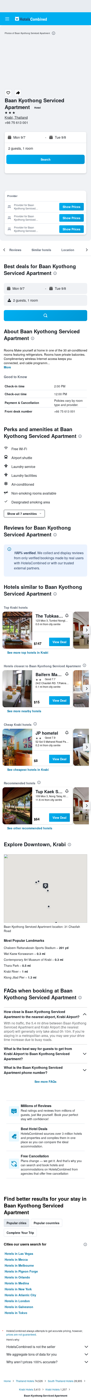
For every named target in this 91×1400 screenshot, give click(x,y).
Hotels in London (17, 1301)
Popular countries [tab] (46, 1223)
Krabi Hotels (26, 1389)
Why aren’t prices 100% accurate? (32, 1361)
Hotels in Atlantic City (20, 1295)
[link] (28, 652)
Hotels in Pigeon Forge (21, 1271)
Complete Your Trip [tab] (20, 1232)
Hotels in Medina (17, 1283)
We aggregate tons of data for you (31, 1354)
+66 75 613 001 (16, 122)
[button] (7, 18)
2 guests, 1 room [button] (20, 148)
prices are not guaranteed (21, 1334)
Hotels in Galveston (19, 1307)
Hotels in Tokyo (16, 1313)
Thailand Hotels (25, 1381)
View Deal (59, 642)
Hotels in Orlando (17, 1277)
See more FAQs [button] (45, 1081)
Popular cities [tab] (16, 1223)
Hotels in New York (18, 1289)
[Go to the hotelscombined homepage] (30, 19)
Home (7, 1381)
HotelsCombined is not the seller (30, 1346)
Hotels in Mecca (16, 1259)
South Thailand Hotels (60, 1381)
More (7, 367)
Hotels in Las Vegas (19, 1253)
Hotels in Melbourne (19, 1265)
